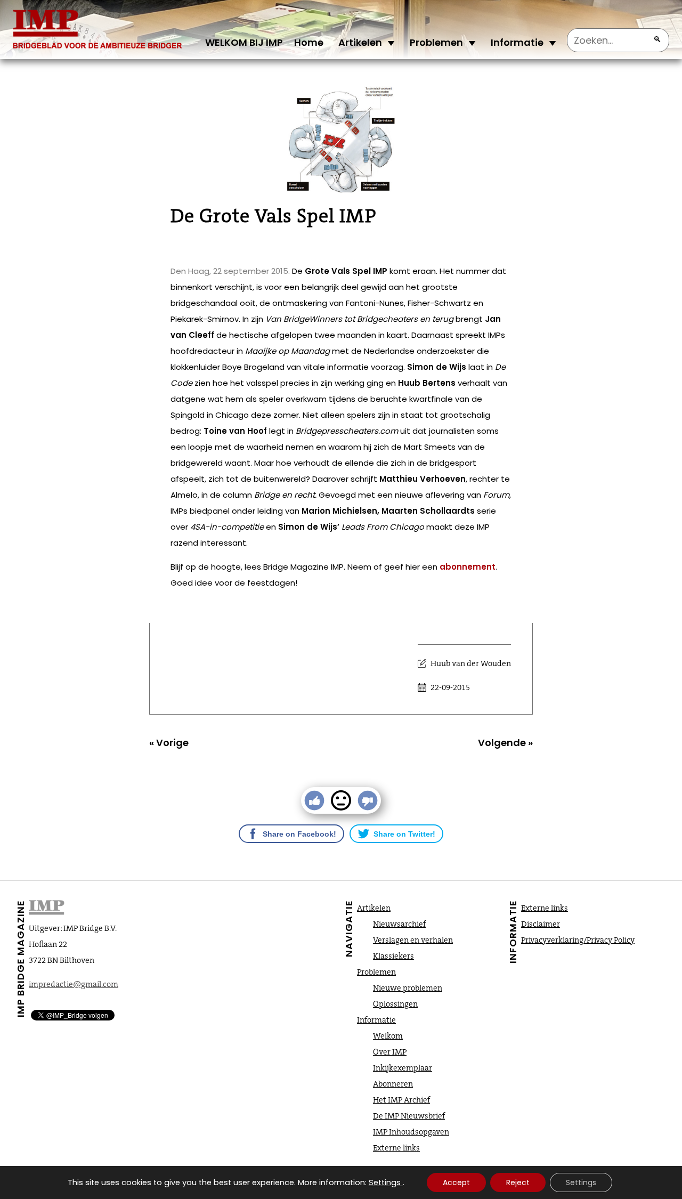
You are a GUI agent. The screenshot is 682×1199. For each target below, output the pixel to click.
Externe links (396, 1148)
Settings (385, 1182)
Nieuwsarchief (399, 924)
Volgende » (505, 742)
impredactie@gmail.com (73, 984)
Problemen (436, 42)
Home (308, 42)
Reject (518, 1182)
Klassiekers (393, 956)
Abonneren (393, 1084)
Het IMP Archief (401, 1100)
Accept (456, 1182)
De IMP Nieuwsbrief (409, 1116)
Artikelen (360, 42)
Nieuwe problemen (407, 988)
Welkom (388, 1036)
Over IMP (390, 1052)
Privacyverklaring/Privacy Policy (578, 940)
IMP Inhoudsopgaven (411, 1132)
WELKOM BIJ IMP (244, 42)
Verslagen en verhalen (413, 940)
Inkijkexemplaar (402, 1068)
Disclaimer (540, 924)
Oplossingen (395, 1004)
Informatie (517, 42)
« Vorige (169, 742)
